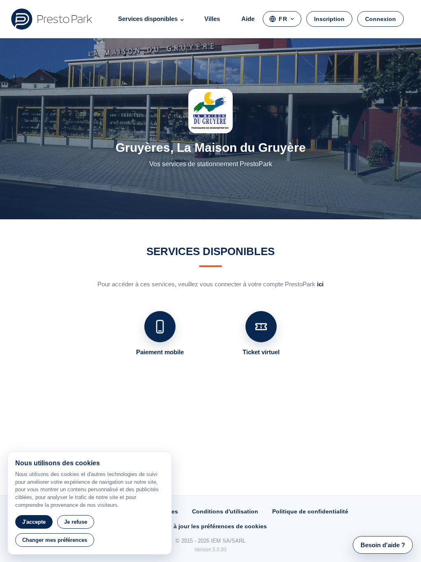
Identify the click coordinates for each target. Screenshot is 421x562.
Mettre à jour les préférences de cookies (210, 526)
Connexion (380, 19)
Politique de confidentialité (310, 511)
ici (320, 284)
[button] (383, 545)
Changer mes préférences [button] (54, 540)
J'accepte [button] (34, 522)
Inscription (329, 19)
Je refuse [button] (75, 522)
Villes (212, 18)
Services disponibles (148, 18)
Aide (247, 18)
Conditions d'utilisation (225, 511)
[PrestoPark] (52, 19)
